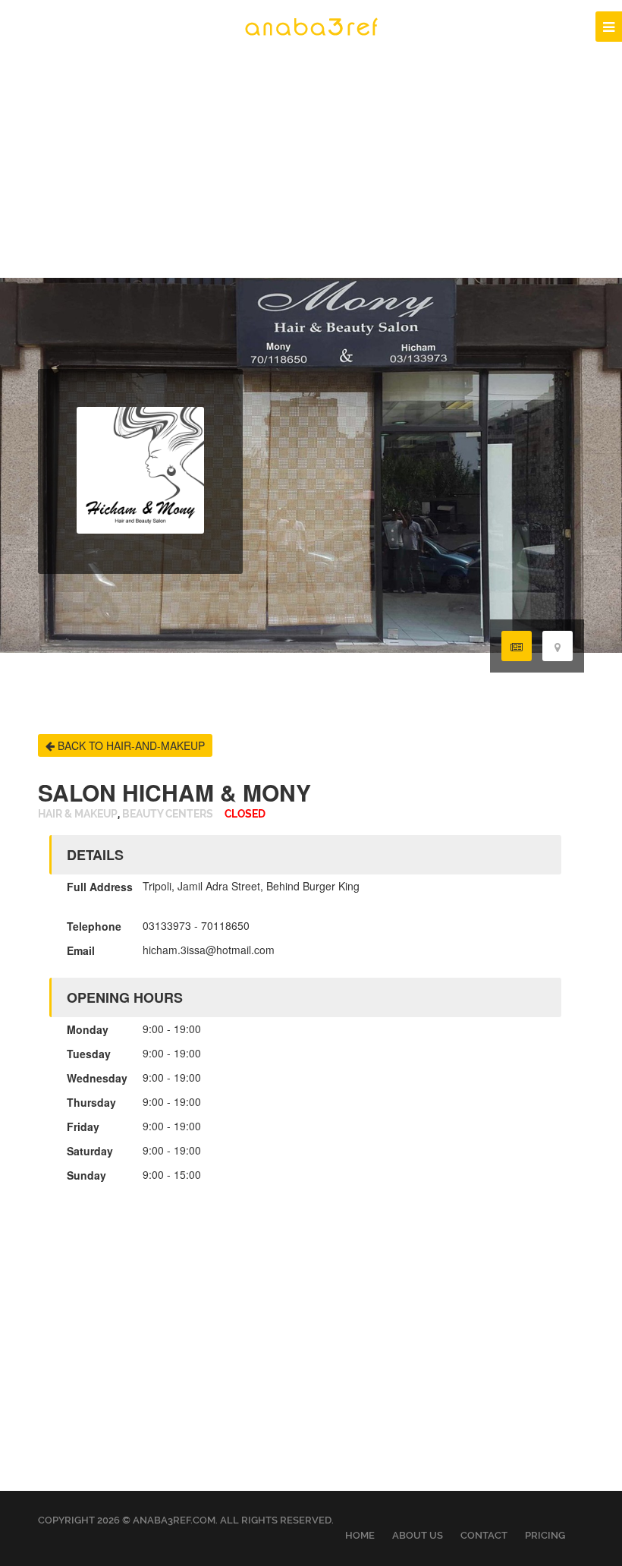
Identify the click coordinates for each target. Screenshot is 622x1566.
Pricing (545, 1535)
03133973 (167, 925)
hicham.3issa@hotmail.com (209, 949)
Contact (483, 1535)
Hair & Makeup (78, 814)
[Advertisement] (311, 164)
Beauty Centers (167, 814)
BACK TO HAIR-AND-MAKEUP (130, 745)
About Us (417, 1535)
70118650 (225, 925)
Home (360, 1535)
